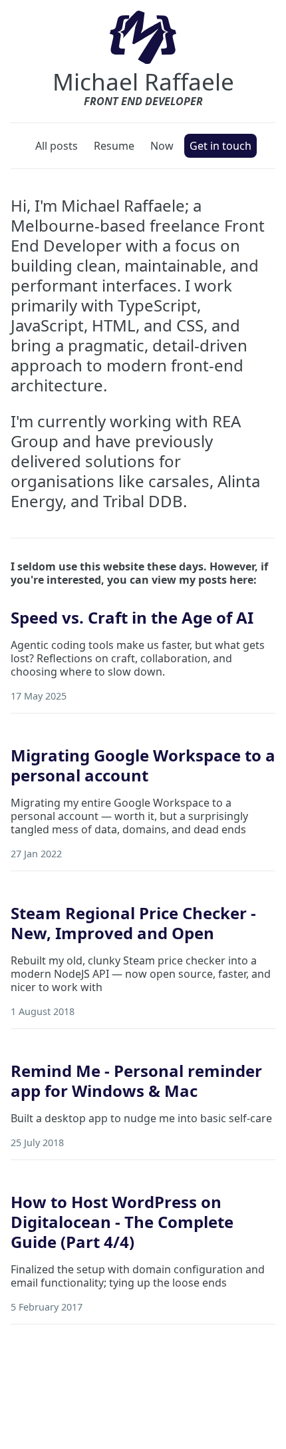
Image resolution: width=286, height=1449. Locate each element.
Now (162, 145)
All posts (56, 145)
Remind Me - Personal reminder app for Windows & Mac (136, 1081)
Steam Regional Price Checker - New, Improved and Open (133, 923)
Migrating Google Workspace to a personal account (143, 765)
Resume (114, 145)
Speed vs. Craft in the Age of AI (132, 617)
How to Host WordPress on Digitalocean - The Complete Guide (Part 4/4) (122, 1222)
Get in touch (220, 145)
